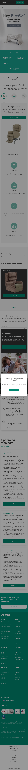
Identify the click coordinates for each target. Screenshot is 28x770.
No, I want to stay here (14, 393)
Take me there (14, 390)
